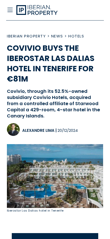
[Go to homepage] (43, 10)
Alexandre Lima (38, 130)
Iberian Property (26, 36)
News (57, 36)
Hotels (76, 36)
